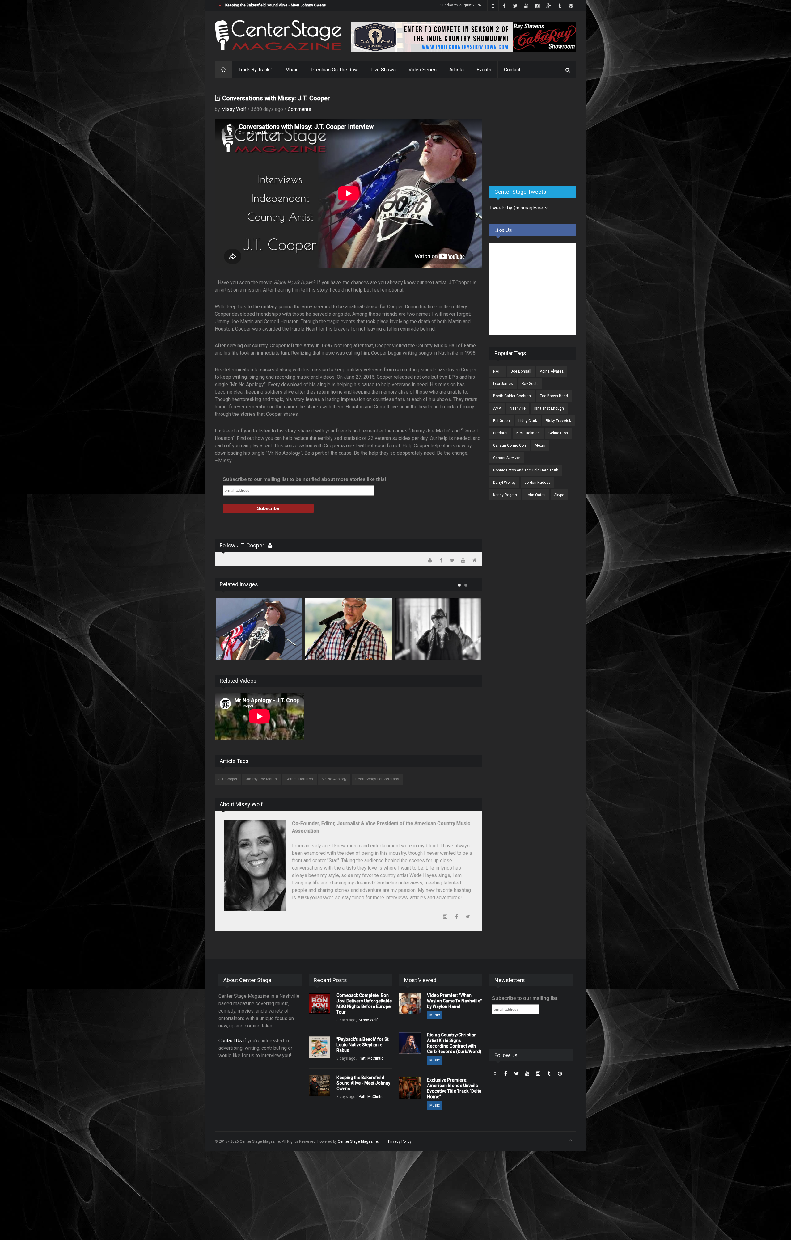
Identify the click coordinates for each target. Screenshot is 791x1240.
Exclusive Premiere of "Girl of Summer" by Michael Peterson (277, 5)
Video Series (422, 70)
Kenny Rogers (505, 495)
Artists (456, 70)
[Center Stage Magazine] (278, 35)
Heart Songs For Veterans (377, 779)
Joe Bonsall (521, 371)
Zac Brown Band (553, 396)
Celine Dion (558, 433)
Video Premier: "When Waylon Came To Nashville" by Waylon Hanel (454, 1001)
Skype (559, 495)
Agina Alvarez (552, 371)
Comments (299, 109)
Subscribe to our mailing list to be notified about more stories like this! (304, 479)
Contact (512, 70)
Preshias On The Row (334, 70)
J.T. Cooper (227, 779)
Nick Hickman (528, 433)
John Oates (536, 495)
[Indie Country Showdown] (463, 37)
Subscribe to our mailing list (524, 998)
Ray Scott (530, 384)
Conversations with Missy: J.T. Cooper (276, 98)
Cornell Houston (299, 779)
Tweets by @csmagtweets (518, 208)
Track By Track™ (256, 70)
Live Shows (383, 70)
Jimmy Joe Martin (261, 779)
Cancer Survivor (506, 458)
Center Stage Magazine (358, 1141)
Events (483, 70)
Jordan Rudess (537, 482)
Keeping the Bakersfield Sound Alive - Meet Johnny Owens (363, 1083)
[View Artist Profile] (270, 545)
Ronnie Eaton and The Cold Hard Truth (525, 470)
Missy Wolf (233, 109)
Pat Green (501, 421)
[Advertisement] (535, 132)
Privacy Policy (400, 1141)
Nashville (518, 408)
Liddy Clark (527, 421)
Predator (500, 433)
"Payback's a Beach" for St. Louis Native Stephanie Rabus (363, 1045)
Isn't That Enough (549, 408)
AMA (497, 408)
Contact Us (230, 1041)
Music (291, 70)
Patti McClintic (371, 1058)
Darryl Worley (504, 482)
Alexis (540, 445)
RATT (497, 371)
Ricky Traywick (558, 421)
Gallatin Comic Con (509, 445)
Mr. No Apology (334, 779)
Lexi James (503, 384)
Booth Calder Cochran (512, 396)
